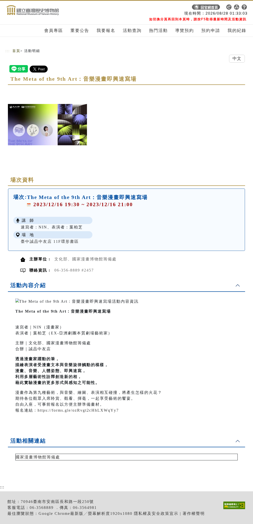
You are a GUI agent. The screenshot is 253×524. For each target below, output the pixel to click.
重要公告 (79, 30)
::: (7, 51)
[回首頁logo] (40, 8)
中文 (236, 58)
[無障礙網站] (235, 509)
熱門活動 (158, 30)
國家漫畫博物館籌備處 (38, 457)
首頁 (16, 51)
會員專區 (53, 30)
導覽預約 (184, 30)
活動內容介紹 (28, 285)
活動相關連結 (28, 441)
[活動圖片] (47, 124)
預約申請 (210, 30)
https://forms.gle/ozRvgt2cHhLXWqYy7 (78, 410)
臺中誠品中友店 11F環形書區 (50, 241)
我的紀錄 (237, 30)
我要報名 (106, 30)
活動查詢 (132, 30)
